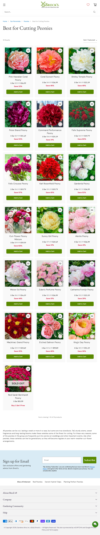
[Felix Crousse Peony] (18, 167)
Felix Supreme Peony (82, 130)
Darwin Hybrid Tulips (53, 482)
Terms (51, 530)
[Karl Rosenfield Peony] (50, 167)
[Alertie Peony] (82, 220)
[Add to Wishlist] (28, 71)
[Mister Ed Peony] (18, 273)
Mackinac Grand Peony (18, 342)
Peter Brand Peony (18, 130)
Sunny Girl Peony (50, 236)
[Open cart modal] (95, 4)
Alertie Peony (81, 236)
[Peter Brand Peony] (18, 114)
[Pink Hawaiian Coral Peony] (18, 60)
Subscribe (89, 460)
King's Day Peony (82, 342)
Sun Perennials (15, 21)
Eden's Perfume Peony (50, 289)
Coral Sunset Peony (50, 76)
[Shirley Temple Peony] (82, 60)
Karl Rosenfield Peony (50, 183)
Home (5, 21)
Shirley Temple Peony (81, 76)
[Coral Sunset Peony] (50, 60)
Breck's (37, 528)
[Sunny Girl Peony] (50, 220)
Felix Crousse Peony (18, 183)
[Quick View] (28, 50)
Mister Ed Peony (18, 289)
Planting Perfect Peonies (73, 482)
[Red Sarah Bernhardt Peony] (18, 379)
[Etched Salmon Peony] (50, 326)
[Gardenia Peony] (82, 167)
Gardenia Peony (82, 183)
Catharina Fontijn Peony (81, 289)
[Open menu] (4, 4)
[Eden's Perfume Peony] (50, 273)
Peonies (26, 21)
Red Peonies (37, 482)
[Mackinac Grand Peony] (18, 326)
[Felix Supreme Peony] (82, 114)
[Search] (94, 11)
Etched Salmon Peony (50, 342)
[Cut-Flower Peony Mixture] (18, 220)
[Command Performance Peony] (50, 114)
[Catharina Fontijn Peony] (82, 273)
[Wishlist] (87, 4)
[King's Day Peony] (82, 326)
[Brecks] (50, 4)
